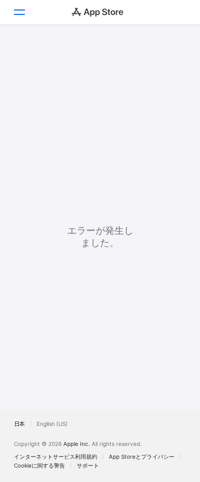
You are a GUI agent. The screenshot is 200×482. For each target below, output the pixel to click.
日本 (19, 423)
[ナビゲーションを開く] (19, 12)
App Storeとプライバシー (141, 456)
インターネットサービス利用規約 (55, 456)
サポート (88, 465)
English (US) (52, 423)
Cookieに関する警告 (39, 465)
